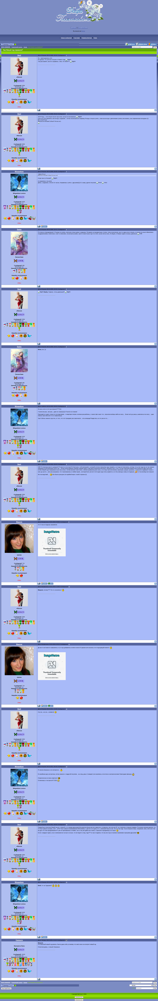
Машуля (19, 522)
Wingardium (19, 171)
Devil (19, 55)
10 (69, 586)
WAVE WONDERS (5, 47)
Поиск (95, 37)
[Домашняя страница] (44, 226)
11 (69, 644)
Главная (73, 28)
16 (66, 940)
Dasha (19, 229)
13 (66, 766)
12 (66, 709)
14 (66, 824)
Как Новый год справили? (35, 47)
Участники (77, 37)
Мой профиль (82, 28)
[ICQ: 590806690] (50, 583)
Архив (25, 47)
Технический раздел (16, 47)
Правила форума (87, 37)
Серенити (19, 940)
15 (66, 882)
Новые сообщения (66, 37)
